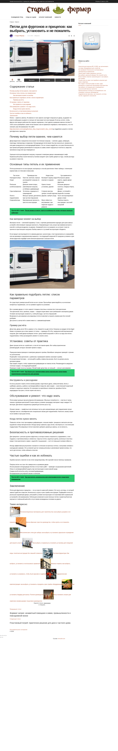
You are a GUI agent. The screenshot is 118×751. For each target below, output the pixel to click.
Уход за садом (31, 17)
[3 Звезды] (47, 603)
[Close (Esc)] (0, 635)
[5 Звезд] (50, 603)
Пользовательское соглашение (18, 629)
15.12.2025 (30, 35)
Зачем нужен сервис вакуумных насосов (89, 73)
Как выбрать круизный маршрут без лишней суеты (92, 75)
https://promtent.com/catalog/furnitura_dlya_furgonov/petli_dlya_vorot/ (31, 129)
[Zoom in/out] (6, 635)
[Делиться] (2, 635)
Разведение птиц (17, 17)
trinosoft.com (61, 638)
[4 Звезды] (48, 603)
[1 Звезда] (44, 603)
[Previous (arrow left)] (0, 637)
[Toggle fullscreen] (4, 635)
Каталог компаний (45, 17)
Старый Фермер (19, 35)
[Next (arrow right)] (2, 637)
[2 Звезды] (45, 603)
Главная (12, 22)
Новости (58, 17)
